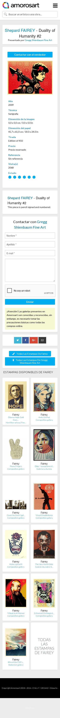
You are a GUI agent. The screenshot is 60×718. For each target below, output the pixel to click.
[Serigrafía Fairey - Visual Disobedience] (44, 495)
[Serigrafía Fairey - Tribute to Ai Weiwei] (16, 592)
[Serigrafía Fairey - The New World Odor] (44, 544)
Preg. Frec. (30, 708)
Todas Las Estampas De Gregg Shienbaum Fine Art (32, 361)
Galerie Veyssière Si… (44, 567)
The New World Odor (44, 564)
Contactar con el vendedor (30, 54)
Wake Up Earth (15, 564)
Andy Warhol (44, 417)
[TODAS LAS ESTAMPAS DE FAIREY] (44, 666)
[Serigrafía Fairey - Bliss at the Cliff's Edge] (16, 641)
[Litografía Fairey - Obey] (44, 446)
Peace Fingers (16, 466)
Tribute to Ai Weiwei (15, 613)
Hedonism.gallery (15, 665)
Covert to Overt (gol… (16, 515)
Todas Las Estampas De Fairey (32, 353)
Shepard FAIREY (20, 30)
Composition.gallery (44, 420)
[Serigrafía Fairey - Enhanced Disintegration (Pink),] (44, 592)
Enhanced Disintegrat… (44, 613)
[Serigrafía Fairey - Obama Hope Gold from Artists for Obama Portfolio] (16, 397)
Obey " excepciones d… (44, 466)
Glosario (53, 688)
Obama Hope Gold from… (16, 418)
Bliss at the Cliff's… (16, 662)
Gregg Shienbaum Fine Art (38, 40)
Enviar (30, 301)
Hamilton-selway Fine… (16, 422)
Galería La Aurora (44, 469)
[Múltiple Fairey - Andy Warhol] (44, 397)
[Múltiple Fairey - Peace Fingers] (16, 446)
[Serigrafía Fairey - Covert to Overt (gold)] (16, 495)
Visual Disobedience (44, 515)
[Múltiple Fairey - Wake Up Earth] (16, 544)
